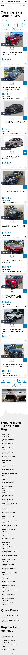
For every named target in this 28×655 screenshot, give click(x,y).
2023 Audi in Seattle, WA (7, 500)
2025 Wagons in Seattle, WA (8, 569)
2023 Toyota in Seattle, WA (8, 491)
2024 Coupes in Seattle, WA (8, 582)
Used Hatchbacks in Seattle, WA (9, 645)
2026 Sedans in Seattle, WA (8, 547)
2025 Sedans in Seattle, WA (8, 496)
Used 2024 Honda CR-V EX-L (13, 226)
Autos (2, 5)
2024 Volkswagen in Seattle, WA (9, 521)
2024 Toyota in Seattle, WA (8, 448)
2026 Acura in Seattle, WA (8, 599)
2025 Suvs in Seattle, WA (8, 435)
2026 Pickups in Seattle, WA (8, 577)
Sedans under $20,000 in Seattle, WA (10, 621)
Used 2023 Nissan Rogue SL (13, 191)
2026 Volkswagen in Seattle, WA (9, 590)
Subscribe (25, 5)
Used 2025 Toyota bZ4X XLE (13, 122)
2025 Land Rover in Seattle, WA (9, 543)
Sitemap (14, 653)
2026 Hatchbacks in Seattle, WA (9, 573)
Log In (20, 5)
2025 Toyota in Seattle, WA (8, 453)
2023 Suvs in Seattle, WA (8, 444)
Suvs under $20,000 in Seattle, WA (10, 616)
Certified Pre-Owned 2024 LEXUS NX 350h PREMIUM (13, 365)
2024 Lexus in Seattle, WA (8, 470)
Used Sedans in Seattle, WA (8, 641)
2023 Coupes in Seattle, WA (8, 586)
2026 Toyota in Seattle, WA (8, 465)
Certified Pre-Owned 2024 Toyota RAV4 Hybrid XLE (12, 296)
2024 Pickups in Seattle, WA (8, 530)
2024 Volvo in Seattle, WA (8, 539)
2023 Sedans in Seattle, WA (8, 513)
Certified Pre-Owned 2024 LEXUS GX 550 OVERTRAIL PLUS (13, 331)
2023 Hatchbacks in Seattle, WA (9, 526)
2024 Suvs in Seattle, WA (8, 440)
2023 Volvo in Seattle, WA (8, 517)
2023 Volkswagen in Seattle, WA (9, 504)
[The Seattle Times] (14, 2)
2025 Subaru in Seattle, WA (8, 487)
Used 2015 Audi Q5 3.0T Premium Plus (11, 157)
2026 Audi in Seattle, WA (7, 603)
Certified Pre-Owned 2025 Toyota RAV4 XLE (12, 53)
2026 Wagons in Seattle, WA (8, 595)
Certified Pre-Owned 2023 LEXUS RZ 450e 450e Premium (12, 89)
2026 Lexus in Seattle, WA (8, 534)
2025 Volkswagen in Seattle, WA (9, 474)
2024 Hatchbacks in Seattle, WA (9, 552)
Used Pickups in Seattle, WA (8, 650)
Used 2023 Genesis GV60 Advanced (12, 261)
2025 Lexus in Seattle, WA (8, 483)
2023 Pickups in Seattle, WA (8, 560)
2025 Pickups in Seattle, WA (8, 565)
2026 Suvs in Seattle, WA (8, 461)
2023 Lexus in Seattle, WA (8, 478)
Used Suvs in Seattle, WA (8, 637)
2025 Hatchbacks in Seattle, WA (9, 556)
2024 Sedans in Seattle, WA (8, 457)
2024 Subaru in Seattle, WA (8, 509)
